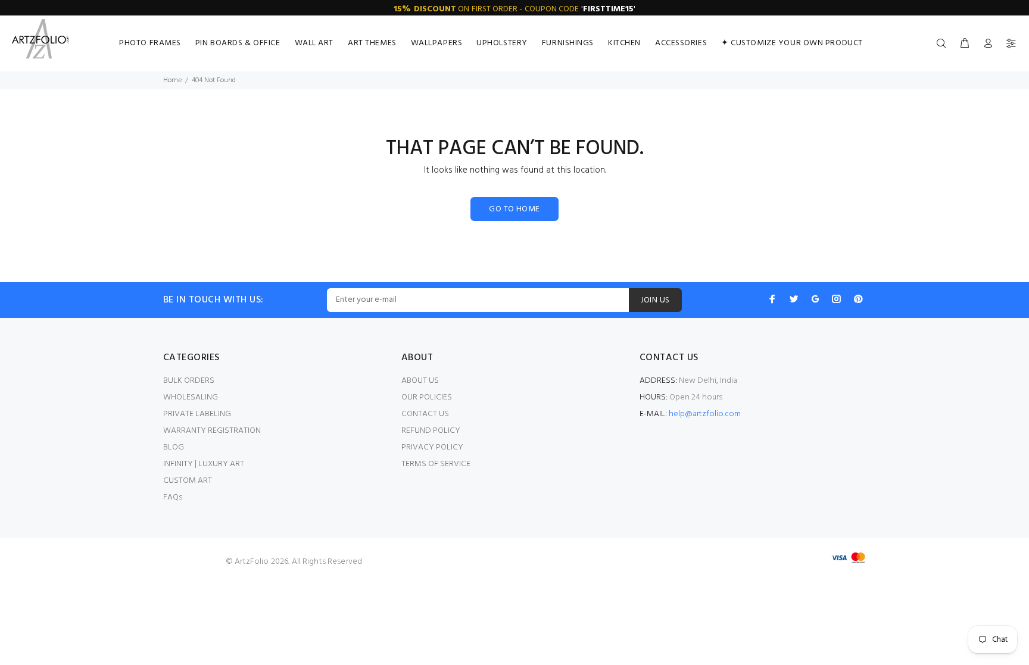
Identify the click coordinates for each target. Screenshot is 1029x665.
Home (172, 80)
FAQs (172, 497)
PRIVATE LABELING (197, 414)
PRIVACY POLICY (432, 447)
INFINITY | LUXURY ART (203, 464)
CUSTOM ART (187, 481)
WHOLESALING (190, 397)
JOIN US (655, 300)
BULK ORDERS (188, 381)
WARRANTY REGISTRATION (212, 431)
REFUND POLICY (430, 431)
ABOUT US (420, 381)
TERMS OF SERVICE (435, 464)
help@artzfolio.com (705, 414)
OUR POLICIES (426, 397)
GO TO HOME (514, 209)
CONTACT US (425, 414)
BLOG (173, 447)
